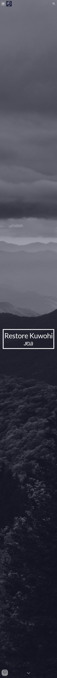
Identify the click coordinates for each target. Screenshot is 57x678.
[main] (28, 339)
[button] (3, 3)
